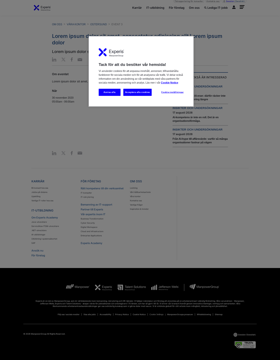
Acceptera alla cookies (137, 92)
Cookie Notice (169, 82)
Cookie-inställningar (172, 92)
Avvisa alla (110, 92)
